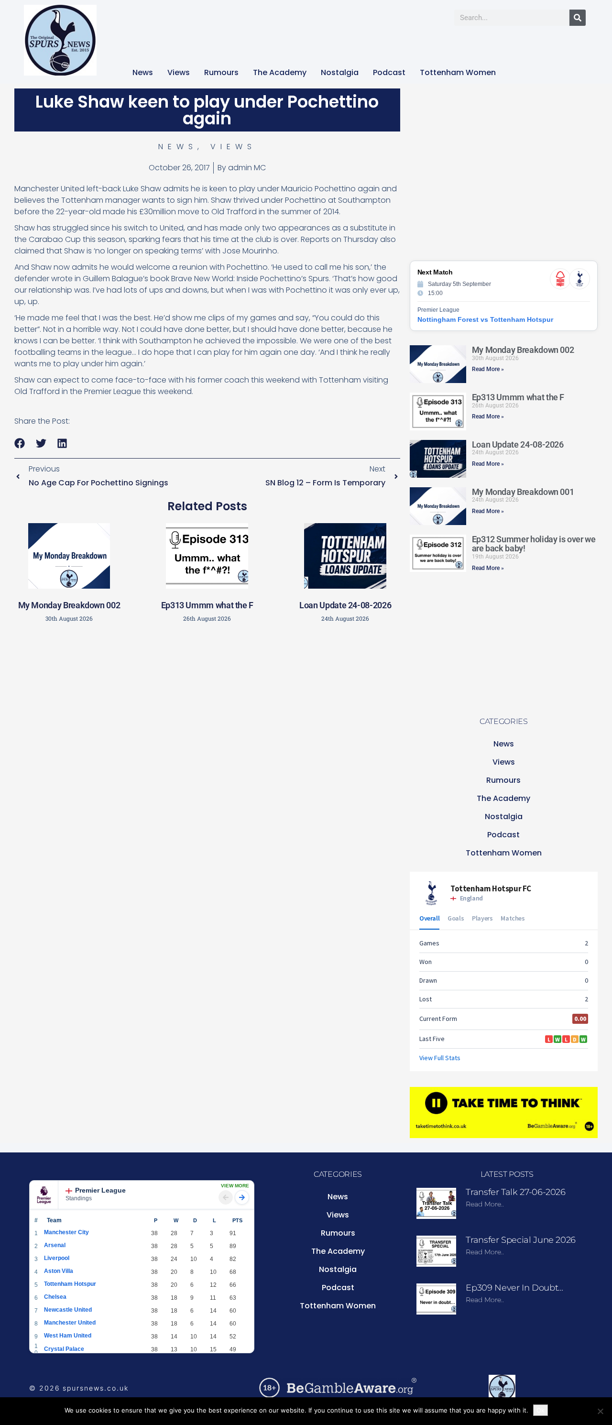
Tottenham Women (458, 72)
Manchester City (66, 1232)
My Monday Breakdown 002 (69, 605)
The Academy (279, 72)
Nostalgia (340, 72)
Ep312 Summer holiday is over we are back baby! (534, 544)
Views (178, 72)
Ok (540, 1410)
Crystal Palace (64, 1349)
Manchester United (70, 1322)
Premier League (100, 1190)
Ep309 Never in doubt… (514, 1287)
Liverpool (56, 1258)
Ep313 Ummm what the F (207, 605)
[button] (19, 443)
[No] (600, 1411)
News (142, 72)
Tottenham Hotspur (70, 1284)
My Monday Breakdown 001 (523, 492)
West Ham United (67, 1335)
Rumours (221, 72)
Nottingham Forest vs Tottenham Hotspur (485, 319)
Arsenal (55, 1245)
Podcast (389, 72)
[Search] (577, 18)
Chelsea (55, 1296)
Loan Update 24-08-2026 (345, 605)
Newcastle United (68, 1309)
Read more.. (485, 1204)
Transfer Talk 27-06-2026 (515, 1192)
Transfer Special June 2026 (521, 1240)
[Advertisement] (207, 698)
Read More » (488, 369)
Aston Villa (58, 1271)
